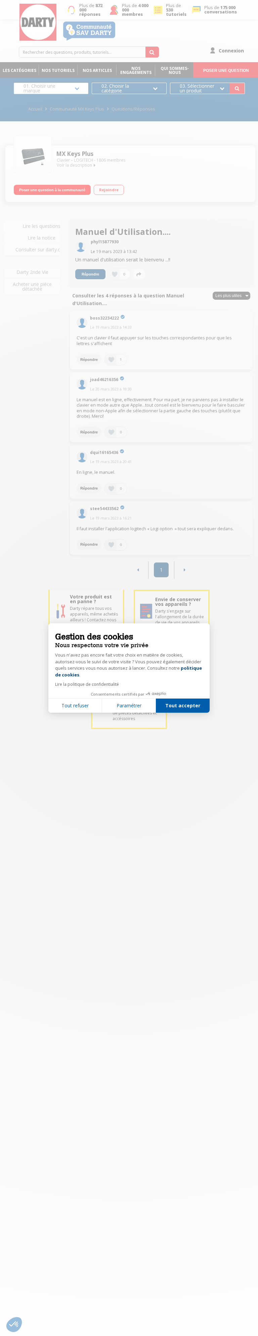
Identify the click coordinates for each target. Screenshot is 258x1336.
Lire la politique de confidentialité (87, 684)
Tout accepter (182, 705)
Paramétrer (129, 705)
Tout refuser (75, 705)
